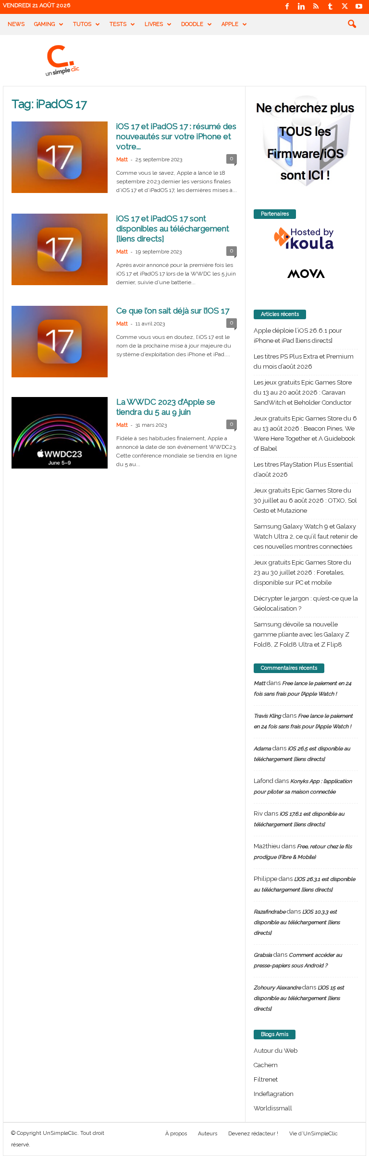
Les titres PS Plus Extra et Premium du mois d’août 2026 (304, 361)
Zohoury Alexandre (277, 988)
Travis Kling (267, 716)
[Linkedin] (301, 7)
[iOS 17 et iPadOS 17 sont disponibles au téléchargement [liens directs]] (60, 249)
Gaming (44, 24)
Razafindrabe (269, 912)
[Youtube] (359, 7)
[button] (351, 24)
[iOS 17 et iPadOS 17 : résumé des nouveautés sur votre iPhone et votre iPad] (60, 157)
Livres (154, 24)
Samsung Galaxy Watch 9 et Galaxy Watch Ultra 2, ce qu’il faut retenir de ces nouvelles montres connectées (305, 536)
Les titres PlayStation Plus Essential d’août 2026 (303, 469)
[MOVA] (306, 273)
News (16, 24)
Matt (122, 160)
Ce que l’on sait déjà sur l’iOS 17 (172, 310)
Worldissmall (273, 1108)
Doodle (192, 24)
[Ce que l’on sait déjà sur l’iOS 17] (60, 341)
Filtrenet (266, 1079)
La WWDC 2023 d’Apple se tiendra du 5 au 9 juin (165, 407)
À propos (176, 1134)
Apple (229, 24)
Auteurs (207, 1134)
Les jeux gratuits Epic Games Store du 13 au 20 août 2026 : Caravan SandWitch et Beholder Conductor (303, 392)
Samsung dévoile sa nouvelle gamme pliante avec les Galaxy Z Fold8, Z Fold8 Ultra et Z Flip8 (301, 634)
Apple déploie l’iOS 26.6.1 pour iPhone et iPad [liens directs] (298, 335)
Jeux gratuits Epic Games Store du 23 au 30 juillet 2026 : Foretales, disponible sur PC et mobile (302, 572)
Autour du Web (275, 1050)
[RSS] (315, 7)
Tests (118, 24)
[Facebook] (287, 7)
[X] (344, 7)
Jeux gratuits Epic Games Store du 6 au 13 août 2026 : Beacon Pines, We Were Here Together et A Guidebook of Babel (305, 433)
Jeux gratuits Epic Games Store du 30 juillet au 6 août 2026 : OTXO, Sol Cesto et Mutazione (305, 500)
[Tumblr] (330, 7)
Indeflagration (274, 1093)
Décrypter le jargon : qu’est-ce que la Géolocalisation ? (306, 603)
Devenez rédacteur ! (253, 1134)
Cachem (266, 1065)
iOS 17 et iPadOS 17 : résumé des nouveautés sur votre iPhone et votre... (176, 136)
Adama (262, 749)
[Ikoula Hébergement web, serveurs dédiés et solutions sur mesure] (306, 238)
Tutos (82, 24)
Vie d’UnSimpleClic (313, 1134)
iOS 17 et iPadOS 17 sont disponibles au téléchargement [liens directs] (172, 228)
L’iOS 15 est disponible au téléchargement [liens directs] (299, 998)
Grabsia (263, 955)
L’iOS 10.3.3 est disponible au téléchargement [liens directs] (297, 922)
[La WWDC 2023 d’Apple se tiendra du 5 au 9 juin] (60, 433)
